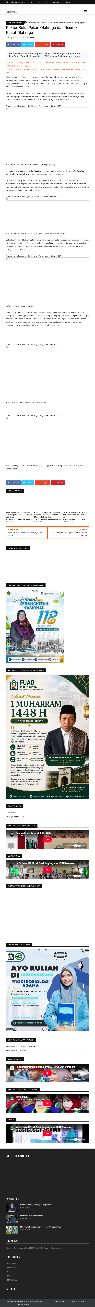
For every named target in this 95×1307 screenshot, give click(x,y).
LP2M (9, 1276)
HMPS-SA (30, 2)
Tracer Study (11, 813)
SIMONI (67, 2)
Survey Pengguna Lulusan (16, 817)
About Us (65, 1301)
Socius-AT (56, 2)
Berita (31, 37)
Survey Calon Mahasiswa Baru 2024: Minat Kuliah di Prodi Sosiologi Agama (34, 1248)
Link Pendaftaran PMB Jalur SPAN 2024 (21, 1046)
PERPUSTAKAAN (13, 1280)
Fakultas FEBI (12, 1268)
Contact (82, 1301)
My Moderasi (43, 2)
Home (56, 1301)
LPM (8, 1272)
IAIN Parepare (12, 1264)
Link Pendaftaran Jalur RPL (16, 1050)
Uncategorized (26, 23)
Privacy (73, 1301)
